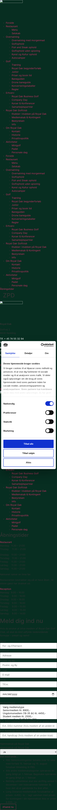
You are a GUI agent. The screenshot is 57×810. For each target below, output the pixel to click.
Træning (16, 64)
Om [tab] (47, 353)
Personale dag (19, 152)
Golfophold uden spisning (26, 50)
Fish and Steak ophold (24, 47)
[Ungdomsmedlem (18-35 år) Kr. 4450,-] (28, 713)
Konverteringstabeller (23, 85)
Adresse (4, 651)
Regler (15, 89)
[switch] (49, 412)
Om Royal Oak (14, 127)
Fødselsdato (6, 689)
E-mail (3, 670)
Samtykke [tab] (10, 353)
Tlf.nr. (3, 680)
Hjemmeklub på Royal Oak (14, 747)
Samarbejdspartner (22, 106)
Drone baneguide (21, 82)
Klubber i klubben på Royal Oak (29, 113)
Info (14, 124)
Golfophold (18, 43)
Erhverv (10, 92)
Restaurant (12, 26)
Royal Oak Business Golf (25, 96)
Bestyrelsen (18, 120)
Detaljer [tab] (29, 353)
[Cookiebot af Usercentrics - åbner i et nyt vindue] (41, 345)
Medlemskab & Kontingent (26, 117)
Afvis (28, 462)
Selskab (16, 33)
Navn (3, 641)
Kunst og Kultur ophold (24, 54)
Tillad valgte (28, 453)
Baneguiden (18, 78)
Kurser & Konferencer (23, 103)
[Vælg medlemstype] (28, 707)
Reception (5, 588)
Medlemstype (7, 703)
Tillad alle (28, 444)
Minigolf (16, 145)
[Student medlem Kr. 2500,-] (28, 716)
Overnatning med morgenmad (28, 40)
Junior (15, 71)
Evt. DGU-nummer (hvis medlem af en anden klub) (28, 721)
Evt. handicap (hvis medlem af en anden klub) (25, 731)
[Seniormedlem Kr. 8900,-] (28, 710)
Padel (15, 148)
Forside (10, 22)
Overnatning (12, 36)
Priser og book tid (22, 75)
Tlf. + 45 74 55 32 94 (12, 338)
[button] (28, 542)
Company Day (19, 99)
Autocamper (18, 57)
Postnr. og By (7, 660)
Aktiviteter (11, 141)
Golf (8, 61)
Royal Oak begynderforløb (26, 68)
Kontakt (16, 131)
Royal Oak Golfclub (16, 110)
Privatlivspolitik (20, 138)
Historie (16, 134)
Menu (15, 29)
